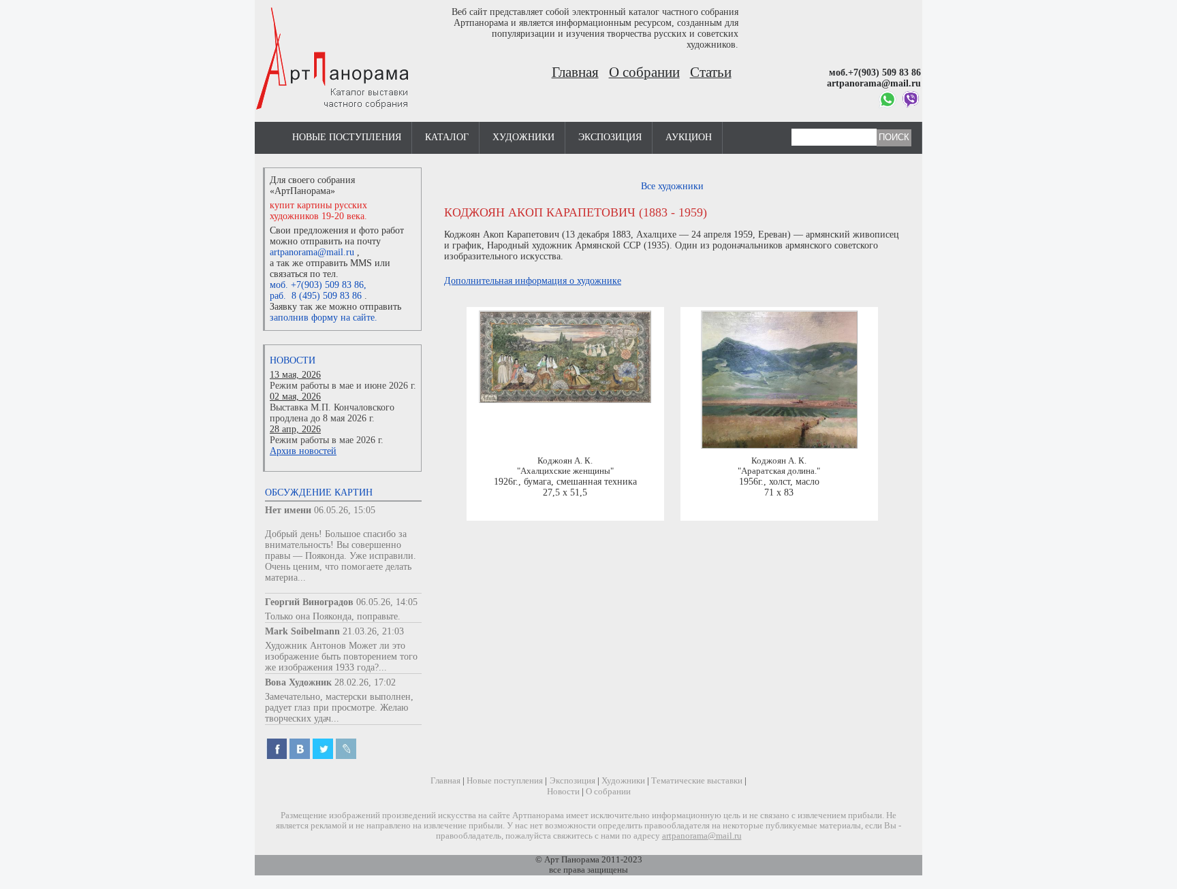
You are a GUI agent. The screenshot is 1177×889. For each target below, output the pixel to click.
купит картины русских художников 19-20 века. (318, 210)
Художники (523, 137)
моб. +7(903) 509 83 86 (317, 285)
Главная (575, 72)
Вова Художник (298, 682)
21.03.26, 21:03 (373, 631)
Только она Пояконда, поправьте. (333, 616)
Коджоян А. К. (565, 461)
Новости (292, 360)
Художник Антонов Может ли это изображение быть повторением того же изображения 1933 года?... (341, 657)
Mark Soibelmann (302, 631)
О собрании (644, 72)
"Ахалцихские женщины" (565, 471)
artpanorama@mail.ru (312, 252)
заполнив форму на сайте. (323, 317)
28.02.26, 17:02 (365, 682)
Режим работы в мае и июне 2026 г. (343, 386)
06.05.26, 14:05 (387, 602)
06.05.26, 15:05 (344, 510)
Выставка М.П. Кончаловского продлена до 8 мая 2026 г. (332, 412)
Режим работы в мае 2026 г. (326, 440)
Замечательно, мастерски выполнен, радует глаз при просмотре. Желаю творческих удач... (339, 708)
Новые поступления (346, 137)
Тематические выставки (696, 781)
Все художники (672, 186)
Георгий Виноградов (309, 602)
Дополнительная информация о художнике (532, 281)
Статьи (711, 72)
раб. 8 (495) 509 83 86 (316, 296)
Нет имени (288, 510)
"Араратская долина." (779, 471)
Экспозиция (610, 137)
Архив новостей (303, 451)
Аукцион (688, 137)
